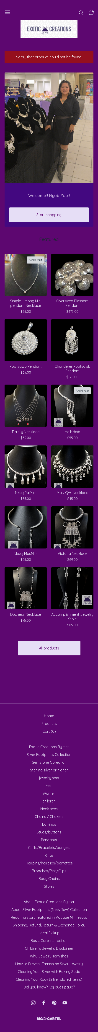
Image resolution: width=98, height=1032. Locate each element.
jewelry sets (49, 778)
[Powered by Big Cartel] (49, 1018)
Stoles (49, 886)
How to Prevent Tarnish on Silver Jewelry (49, 964)
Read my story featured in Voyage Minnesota (49, 917)
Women (49, 793)
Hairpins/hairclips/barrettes (49, 863)
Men (49, 785)
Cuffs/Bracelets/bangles (49, 847)
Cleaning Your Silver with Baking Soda (49, 971)
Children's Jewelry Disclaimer (49, 948)
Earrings (49, 824)
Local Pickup (49, 933)
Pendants (49, 840)
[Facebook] (43, 1002)
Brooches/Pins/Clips (49, 871)
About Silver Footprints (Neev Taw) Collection (49, 909)
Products (49, 723)
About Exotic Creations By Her (49, 902)
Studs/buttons (49, 832)
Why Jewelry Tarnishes (49, 956)
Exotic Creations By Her (49, 747)
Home (49, 716)
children (49, 801)
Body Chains (49, 878)
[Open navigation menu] (8, 12)
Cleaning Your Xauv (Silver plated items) (49, 979)
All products (49, 648)
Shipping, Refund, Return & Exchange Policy (49, 925)
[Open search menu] (81, 12)
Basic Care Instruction (49, 940)
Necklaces (49, 809)
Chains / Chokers (49, 816)
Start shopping (49, 214)
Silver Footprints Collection (49, 754)
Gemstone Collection (49, 762)
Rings (49, 855)
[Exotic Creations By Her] (49, 29)
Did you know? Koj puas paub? (49, 987)
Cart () (49, 731)
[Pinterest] (54, 1002)
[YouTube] (64, 1002)
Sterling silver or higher (49, 770)
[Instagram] (33, 1002)
